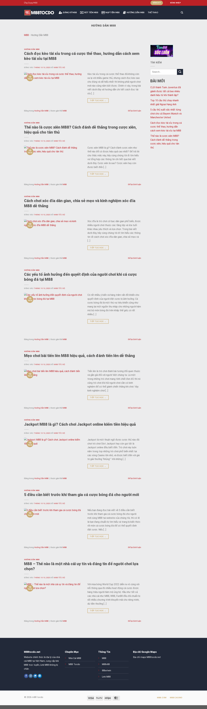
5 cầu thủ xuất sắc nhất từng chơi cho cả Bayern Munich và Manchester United (166, 113)
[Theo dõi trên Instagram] (31, 676)
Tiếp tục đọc (98, 100)
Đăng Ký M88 (70, 12)
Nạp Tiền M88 (112, 12)
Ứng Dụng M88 (30, 3)
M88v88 (106, 664)
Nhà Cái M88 (75, 658)
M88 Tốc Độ (59, 68)
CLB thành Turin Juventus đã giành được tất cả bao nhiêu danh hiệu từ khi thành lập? (165, 91)
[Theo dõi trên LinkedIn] (40, 676)
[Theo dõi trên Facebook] (26, 676)
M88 (26, 35)
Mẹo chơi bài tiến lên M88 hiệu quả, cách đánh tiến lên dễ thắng (79, 355)
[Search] (182, 12)
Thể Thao (153, 12)
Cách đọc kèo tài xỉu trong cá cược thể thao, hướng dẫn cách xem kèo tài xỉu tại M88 (166, 126)
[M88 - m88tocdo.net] (39, 12)
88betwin (106, 670)
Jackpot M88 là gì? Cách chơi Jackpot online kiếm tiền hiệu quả (80, 424)
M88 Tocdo (74, 664)
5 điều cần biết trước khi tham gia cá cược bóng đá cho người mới (81, 494)
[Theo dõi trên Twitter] (35, 676)
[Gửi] (180, 72)
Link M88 (106, 676)
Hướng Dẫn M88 (135, 12)
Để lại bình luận (134, 111)
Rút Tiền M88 (91, 12)
